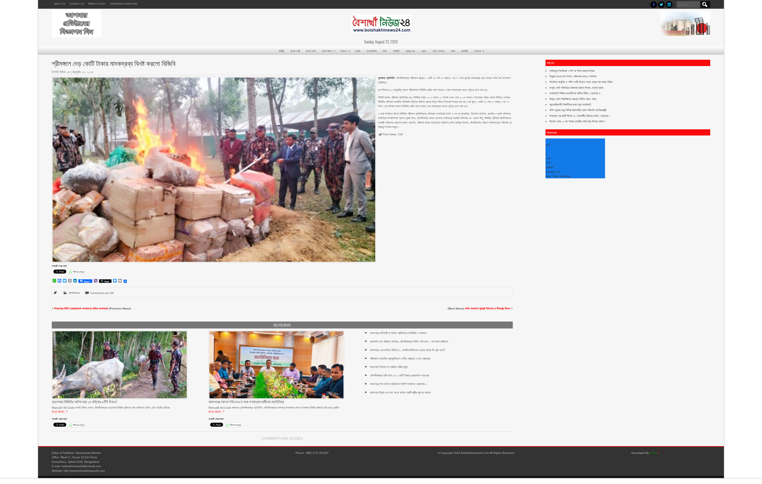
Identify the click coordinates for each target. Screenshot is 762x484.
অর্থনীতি (396, 51)
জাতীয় (357, 51)
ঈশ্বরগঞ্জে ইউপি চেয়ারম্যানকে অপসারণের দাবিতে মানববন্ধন (81, 308)
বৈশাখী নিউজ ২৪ (61, 72)
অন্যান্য (477, 51)
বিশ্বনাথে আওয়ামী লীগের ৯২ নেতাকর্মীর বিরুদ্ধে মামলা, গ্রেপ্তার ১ (579, 115)
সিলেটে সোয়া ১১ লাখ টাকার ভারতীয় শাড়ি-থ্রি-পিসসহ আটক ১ (577, 121)
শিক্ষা (385, 51)
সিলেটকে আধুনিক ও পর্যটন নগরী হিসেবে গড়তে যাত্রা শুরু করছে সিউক (581, 82)
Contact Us (77, 4)
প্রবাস (423, 51)
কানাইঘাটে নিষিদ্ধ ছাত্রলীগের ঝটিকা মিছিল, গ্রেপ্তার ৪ (574, 93)
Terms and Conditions (123, 4)
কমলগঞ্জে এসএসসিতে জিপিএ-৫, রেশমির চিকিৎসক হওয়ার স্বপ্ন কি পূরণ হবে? (407, 350)
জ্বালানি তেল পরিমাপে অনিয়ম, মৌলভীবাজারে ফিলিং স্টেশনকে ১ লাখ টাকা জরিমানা (409, 341)
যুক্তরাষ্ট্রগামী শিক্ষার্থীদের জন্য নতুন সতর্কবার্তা (570, 104)
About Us (59, 4)
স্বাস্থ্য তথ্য (410, 51)
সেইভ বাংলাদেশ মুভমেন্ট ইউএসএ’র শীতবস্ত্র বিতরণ (487, 308)
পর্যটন (453, 51)
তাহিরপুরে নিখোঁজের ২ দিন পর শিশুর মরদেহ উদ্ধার (572, 70)
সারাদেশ (343, 51)
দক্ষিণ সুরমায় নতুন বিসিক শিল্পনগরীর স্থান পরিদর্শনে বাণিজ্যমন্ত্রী (577, 110)
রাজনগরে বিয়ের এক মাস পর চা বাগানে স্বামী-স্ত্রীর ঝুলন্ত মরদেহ (400, 392)
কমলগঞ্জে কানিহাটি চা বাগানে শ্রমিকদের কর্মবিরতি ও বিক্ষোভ (398, 333)
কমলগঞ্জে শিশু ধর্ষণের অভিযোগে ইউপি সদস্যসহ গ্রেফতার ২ (398, 384)
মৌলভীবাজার (74, 293)
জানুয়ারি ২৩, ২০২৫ (83, 72)
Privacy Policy (97, 4)
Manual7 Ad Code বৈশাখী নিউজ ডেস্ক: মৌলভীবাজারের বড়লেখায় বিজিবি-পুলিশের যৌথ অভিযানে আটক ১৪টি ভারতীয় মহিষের (111, 407)
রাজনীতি (464, 51)
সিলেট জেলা (311, 51)
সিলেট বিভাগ (327, 51)
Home (281, 51)
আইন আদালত (438, 51)
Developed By (645, 452)
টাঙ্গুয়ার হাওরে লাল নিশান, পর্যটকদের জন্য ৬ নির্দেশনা (573, 76)
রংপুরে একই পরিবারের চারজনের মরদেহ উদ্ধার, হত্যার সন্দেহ (576, 87)
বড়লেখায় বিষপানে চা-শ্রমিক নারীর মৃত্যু (389, 367)
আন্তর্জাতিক (372, 51)
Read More (58, 412)
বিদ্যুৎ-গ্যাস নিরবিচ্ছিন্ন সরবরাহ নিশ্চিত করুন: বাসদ (572, 99)
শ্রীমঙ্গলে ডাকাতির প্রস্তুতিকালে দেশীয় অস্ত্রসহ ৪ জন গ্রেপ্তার (400, 358)
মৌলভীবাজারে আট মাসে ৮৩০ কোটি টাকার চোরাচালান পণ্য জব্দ (399, 375)
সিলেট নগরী (295, 51)
